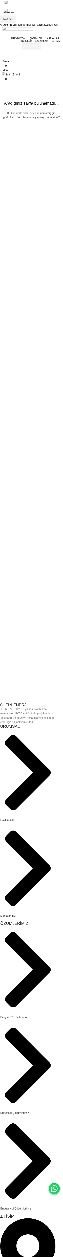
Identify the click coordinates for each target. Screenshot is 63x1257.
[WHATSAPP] (54, 1188)
